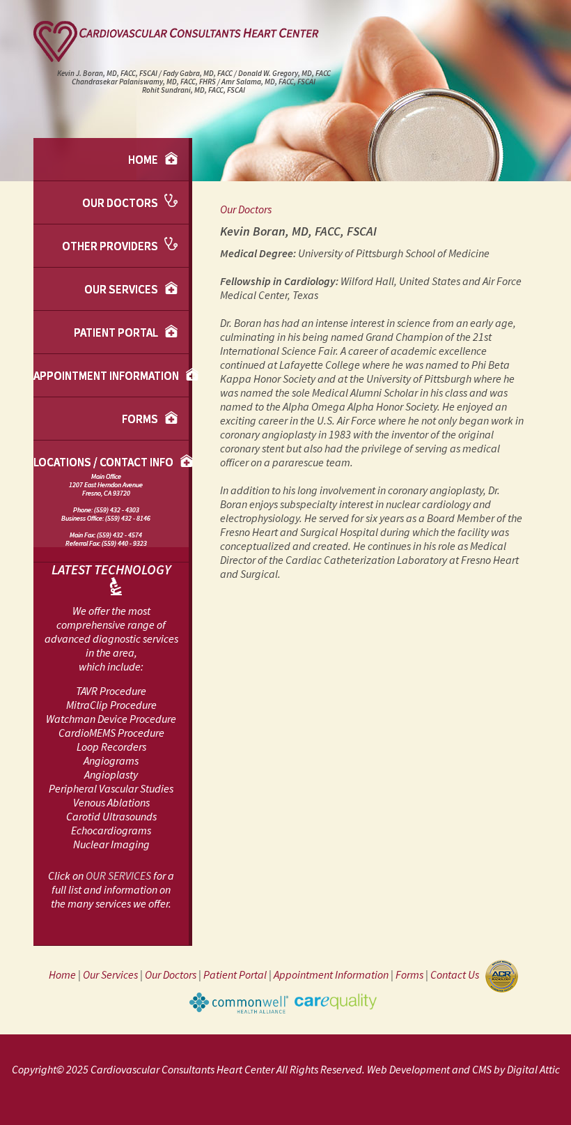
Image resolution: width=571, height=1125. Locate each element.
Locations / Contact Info (104, 501)
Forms (141, 419)
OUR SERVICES (118, 875)
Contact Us (456, 975)
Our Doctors (121, 203)
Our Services (122, 289)
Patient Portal (117, 332)
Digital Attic (533, 1069)
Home (144, 159)
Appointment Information (107, 375)
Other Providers (111, 246)
